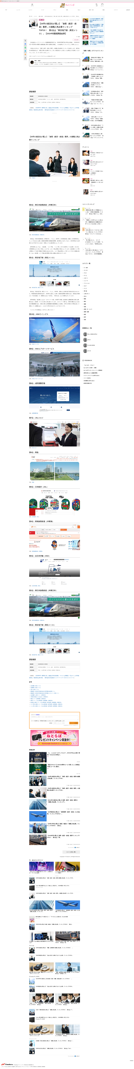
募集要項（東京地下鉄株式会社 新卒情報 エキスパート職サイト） (45, 693)
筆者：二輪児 (37, 60)
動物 (103, 9)
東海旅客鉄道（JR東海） (37, 551)
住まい (79, 9)
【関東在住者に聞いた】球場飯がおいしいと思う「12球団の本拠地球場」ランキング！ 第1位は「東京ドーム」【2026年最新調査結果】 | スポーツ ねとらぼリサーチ (94, 213)
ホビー (85, 285)
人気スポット (87, 293)
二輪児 (78, 36)
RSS (32, 1066)
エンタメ (30, 9)
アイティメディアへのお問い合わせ (90, 375)
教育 (85, 314)
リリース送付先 (86, 378)
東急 (33, 482)
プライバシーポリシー (26, 1066)
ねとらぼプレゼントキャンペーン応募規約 (92, 370)
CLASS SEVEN (91, 345)
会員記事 (128, 9)
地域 (67, 9)
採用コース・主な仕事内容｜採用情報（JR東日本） (42, 700)
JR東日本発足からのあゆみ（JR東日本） (40, 696)
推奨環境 (43, 1066)
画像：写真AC (33, 28)
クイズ (42, 9)
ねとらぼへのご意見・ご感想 (89, 367)
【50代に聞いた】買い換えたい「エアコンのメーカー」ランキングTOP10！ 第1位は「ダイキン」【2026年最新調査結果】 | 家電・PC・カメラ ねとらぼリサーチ (94, 254)
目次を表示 (76, 39)
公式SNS (9, 1066)
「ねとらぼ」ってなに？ (88, 365)
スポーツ (86, 278)
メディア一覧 (4, 1066)
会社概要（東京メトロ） (36, 685)
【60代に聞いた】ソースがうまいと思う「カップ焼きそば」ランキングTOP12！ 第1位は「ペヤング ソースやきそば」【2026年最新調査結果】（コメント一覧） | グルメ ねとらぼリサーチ (94, 233)
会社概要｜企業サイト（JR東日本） (38, 695)
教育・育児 (91, 9)
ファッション (87, 283)
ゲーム (85, 275)
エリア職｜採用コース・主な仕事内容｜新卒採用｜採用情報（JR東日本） (47, 704)
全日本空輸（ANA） (36, 585)
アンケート (85, 147)
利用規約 (131, 1060)
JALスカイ (34, 447)
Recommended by (71, 847)
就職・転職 (41, 19)
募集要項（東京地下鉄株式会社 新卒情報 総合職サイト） (43, 691)
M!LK (89, 339)
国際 (85, 304)
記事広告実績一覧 (86, 383)
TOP (6, 9)
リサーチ (116, 9)
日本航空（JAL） (36, 516)
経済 (85, 317)
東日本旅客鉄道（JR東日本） (38, 234)
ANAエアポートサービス (37, 378)
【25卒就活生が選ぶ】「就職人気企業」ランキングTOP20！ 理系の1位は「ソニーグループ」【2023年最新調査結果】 (96, 86)
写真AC (33, 177)
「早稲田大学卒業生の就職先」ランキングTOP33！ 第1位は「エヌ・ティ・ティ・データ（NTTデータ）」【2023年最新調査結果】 (97, 103)
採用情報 (39, 1066)
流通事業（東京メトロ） (36, 687)
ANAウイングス (35, 344)
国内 (85, 301)
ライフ (85, 288)
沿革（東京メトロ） (35, 689)
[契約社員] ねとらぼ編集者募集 (89, 372)
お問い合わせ (18, 1066)
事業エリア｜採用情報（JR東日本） (38, 698)
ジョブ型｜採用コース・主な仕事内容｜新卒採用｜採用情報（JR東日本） (47, 706)
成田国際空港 (35, 413)
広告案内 (13, 1066)
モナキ (89, 350)
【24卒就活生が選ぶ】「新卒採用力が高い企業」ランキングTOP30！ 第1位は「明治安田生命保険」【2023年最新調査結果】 (96, 95)
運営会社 (35, 1066)
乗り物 (85, 291)
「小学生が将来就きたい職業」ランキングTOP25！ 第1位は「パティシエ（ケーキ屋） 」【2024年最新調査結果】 (96, 137)
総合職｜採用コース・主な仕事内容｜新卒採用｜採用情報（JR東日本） (46, 702)
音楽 (85, 319)
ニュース (18, 9)
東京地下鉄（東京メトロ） (38, 287)
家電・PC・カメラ (88, 309)
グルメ (54, 9)
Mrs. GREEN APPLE (92, 334)
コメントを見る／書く (71, 852)
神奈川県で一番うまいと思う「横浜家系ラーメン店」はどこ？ (96, 182)
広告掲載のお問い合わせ (88, 380)
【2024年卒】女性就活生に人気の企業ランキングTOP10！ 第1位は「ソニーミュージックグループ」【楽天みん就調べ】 (97, 69)
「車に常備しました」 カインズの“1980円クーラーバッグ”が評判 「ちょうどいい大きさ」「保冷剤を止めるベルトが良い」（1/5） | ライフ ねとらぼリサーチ (94, 243)
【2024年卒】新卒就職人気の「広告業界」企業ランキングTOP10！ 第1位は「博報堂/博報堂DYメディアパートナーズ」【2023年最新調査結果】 (97, 78)
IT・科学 (86, 267)
